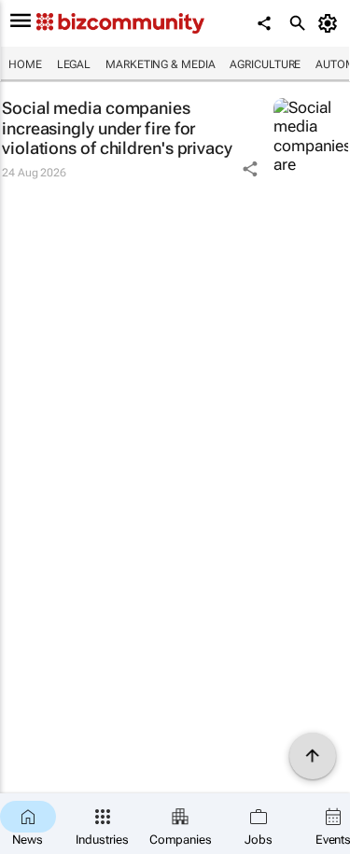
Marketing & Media (160, 64)
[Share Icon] (250, 169)
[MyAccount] (330, 23)
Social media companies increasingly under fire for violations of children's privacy (117, 128)
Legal (74, 64)
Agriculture (265, 64)
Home (25, 64)
